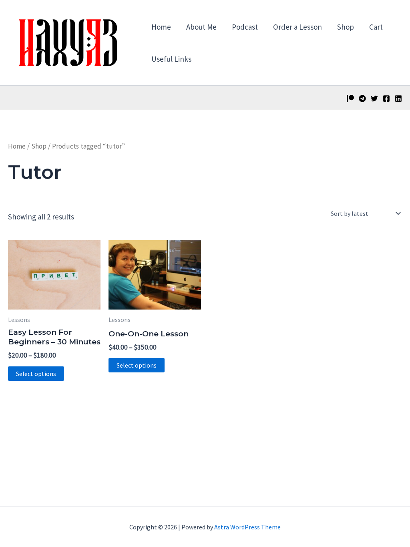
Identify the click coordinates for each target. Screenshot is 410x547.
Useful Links (171, 59)
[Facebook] (386, 98)
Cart (376, 27)
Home (161, 27)
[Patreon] (350, 98)
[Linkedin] (398, 98)
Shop (345, 27)
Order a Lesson (297, 27)
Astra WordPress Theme (247, 527)
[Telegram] (362, 98)
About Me (201, 27)
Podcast (245, 27)
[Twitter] (374, 98)
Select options (36, 374)
